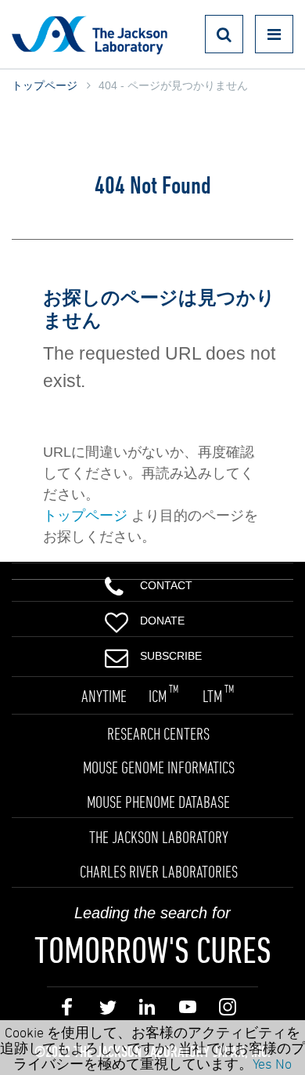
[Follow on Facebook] (67, 1010)
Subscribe (171, 656)
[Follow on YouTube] (187, 1010)
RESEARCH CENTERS (158, 733)
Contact (166, 585)
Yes (262, 1063)
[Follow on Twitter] (107, 1010)
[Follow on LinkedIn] (147, 1010)
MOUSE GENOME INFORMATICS (159, 767)
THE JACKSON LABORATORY (158, 836)
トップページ (44, 85)
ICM (163, 695)
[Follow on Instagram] (227, 1010)
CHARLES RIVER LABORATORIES (159, 871)
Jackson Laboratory (89, 34)
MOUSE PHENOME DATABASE (158, 801)
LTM (218, 695)
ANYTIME (104, 695)
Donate (162, 620)
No (283, 1063)
